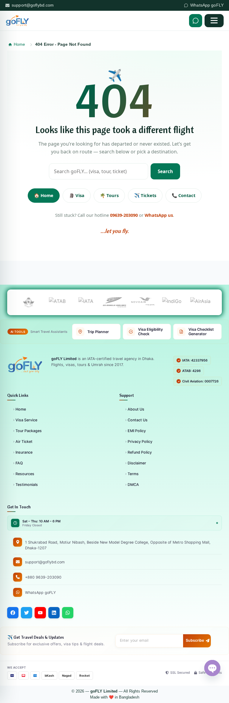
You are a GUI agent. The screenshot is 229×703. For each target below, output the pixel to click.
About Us (136, 409)
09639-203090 (124, 215)
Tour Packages (29, 430)
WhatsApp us (159, 215)
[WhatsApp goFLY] (195, 20)
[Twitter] (26, 612)
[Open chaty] (212, 668)
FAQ (19, 463)
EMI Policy (137, 430)
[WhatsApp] (67, 612)
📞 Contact (183, 195)
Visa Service (26, 420)
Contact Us (138, 420)
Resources (25, 474)
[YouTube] (40, 612)
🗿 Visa (76, 195)
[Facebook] (12, 612)
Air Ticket (24, 441)
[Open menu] (214, 20)
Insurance (24, 452)
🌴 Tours (109, 195)
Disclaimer (137, 463)
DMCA (133, 484)
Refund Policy (140, 452)
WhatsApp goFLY (207, 5)
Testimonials (27, 484)
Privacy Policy (140, 441)
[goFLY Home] (25, 365)
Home (21, 409)
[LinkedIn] (54, 612)
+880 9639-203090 (43, 577)
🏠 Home (43, 195)
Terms (133, 474)
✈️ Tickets (145, 195)
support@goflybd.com (33, 5)
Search (165, 171)
